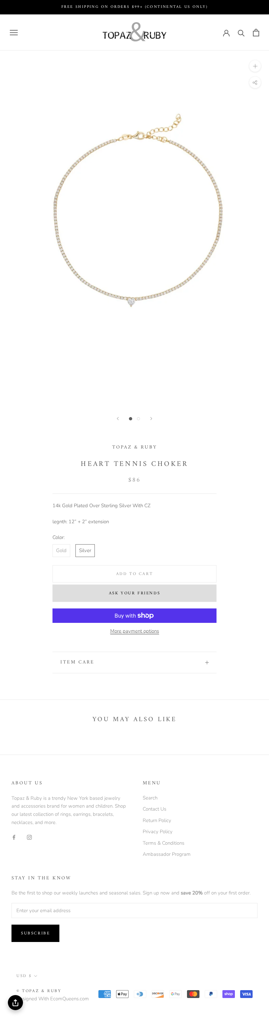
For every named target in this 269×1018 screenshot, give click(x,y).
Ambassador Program (167, 854)
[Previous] (118, 418)
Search (150, 798)
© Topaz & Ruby (38, 991)
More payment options (134, 631)
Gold (61, 550)
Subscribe (35, 933)
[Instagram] (29, 837)
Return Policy (157, 820)
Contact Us (154, 809)
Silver (85, 550)
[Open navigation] (14, 32)
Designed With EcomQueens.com (52, 998)
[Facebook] (13, 837)
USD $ (24, 976)
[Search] (241, 32)
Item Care (77, 662)
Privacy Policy (158, 831)
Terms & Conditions (163, 843)
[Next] (151, 418)
